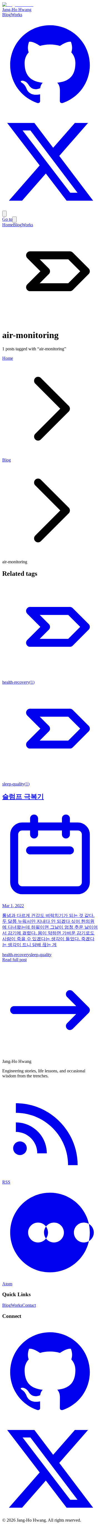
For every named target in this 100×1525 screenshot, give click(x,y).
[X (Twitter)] (50, 208)
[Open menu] (4, 214)
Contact (29, 1305)
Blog (6, 14)
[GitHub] (50, 111)
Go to (7, 219)
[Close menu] (14, 219)
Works (16, 14)
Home (7, 224)
